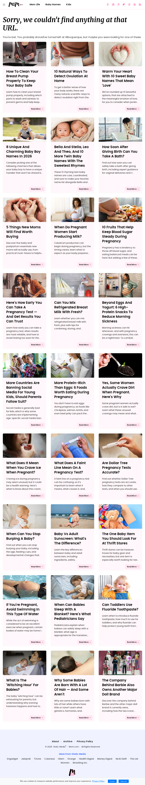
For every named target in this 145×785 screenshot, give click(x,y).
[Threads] (129, 4)
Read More (36, 109)
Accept (112, 781)
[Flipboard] (124, 4)
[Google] (135, 4)
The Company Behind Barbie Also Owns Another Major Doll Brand (119, 687)
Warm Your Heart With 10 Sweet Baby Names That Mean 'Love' (119, 78)
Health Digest (86, 759)
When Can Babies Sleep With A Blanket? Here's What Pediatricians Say (72, 612)
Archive (67, 741)
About (55, 741)
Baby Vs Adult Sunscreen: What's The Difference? (70, 538)
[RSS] (140, 4)
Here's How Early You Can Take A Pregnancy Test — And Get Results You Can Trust (24, 312)
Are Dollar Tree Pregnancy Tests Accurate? (116, 467)
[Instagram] (113, 4)
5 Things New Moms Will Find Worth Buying (23, 232)
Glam (61, 759)
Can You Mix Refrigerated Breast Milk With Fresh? (71, 307)
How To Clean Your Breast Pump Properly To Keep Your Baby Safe (22, 78)
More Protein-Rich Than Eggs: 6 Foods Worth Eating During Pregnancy (71, 390)
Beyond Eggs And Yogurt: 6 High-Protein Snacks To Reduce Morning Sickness (117, 312)
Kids (68, 4)
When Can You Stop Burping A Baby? (23, 536)
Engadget (12, 759)
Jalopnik (26, 759)
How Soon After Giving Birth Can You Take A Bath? (119, 151)
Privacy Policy (85, 741)
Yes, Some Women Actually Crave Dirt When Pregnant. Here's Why (118, 390)
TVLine (37, 759)
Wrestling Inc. (80, 763)
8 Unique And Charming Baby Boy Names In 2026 (23, 151)
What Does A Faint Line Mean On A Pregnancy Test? (70, 467)
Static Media (59, 747)
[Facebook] (108, 4)
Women (65, 763)
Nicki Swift (121, 759)
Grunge (71, 759)
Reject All (124, 781)
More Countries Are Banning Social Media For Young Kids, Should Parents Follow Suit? (23, 392)
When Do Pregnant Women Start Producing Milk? (70, 232)
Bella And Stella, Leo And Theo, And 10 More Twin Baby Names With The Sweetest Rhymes (71, 156)
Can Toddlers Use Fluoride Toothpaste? (120, 607)
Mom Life (35, 4)
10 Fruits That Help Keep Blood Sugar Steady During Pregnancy (117, 234)
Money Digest (104, 759)
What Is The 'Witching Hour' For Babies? (22, 685)
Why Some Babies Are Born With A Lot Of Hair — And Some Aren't (71, 687)
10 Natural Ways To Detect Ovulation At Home (71, 76)
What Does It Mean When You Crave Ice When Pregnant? (23, 467)
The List (134, 759)
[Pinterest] (118, 4)
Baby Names (53, 4)
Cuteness (49, 759)
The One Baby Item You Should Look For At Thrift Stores (119, 538)
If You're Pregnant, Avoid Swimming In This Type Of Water (23, 609)
